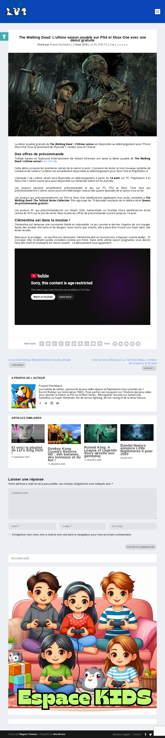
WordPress (59, 734)
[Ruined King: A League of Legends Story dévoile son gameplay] (100, 433)
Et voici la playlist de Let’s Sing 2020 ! (27, 450)
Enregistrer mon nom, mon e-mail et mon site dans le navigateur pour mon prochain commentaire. (71, 534)
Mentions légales (121, 734)
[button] (4, 36)
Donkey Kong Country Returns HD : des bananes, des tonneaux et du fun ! (64, 454)
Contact (137, 734)
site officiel (49, 161)
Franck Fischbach (60, 44)
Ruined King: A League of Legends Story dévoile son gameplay (100, 451)
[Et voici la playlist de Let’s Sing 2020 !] (27, 433)
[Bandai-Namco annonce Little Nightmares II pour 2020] (136, 432)
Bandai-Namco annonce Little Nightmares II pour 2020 (136, 449)
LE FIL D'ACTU (98, 44)
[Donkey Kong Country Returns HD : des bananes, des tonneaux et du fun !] (64, 434)
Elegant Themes (28, 734)
